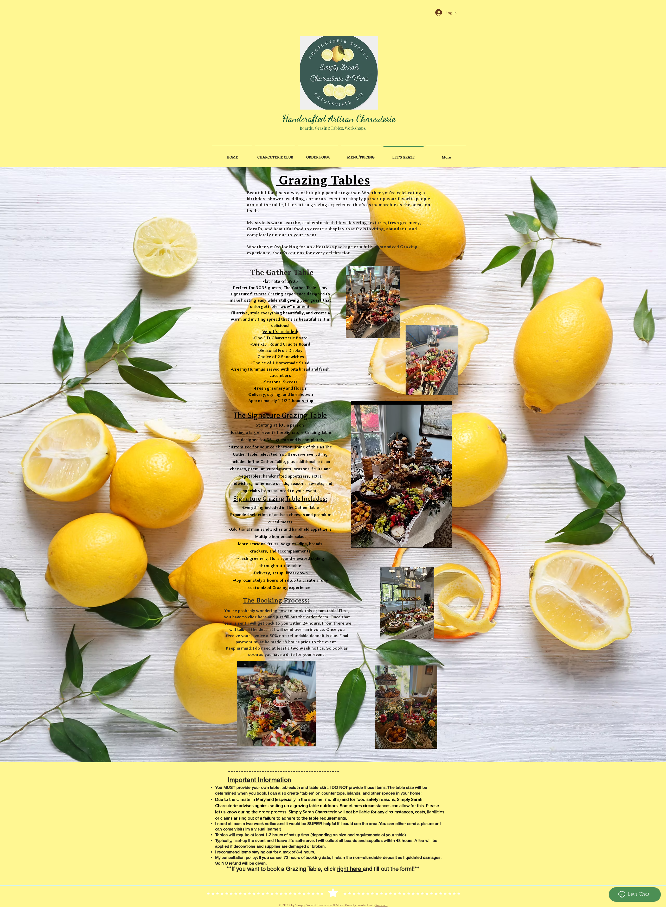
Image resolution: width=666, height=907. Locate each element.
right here (350, 869)
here (263, 616)
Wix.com (381, 905)
